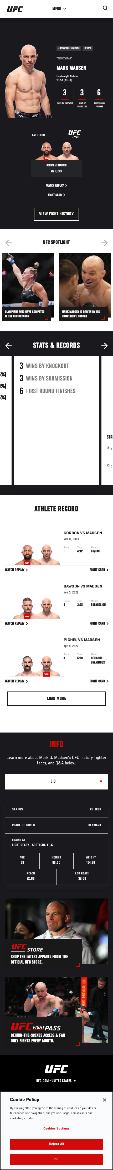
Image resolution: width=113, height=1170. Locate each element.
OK (56, 1159)
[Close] (104, 1100)
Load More (56, 698)
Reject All (56, 1144)
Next (104, 242)
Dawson (72, 586)
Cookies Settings (56, 1129)
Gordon (71, 533)
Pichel (70, 640)
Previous (8, 242)
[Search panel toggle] (105, 8)
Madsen (94, 533)
